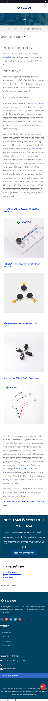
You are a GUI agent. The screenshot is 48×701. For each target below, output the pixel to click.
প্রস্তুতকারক (3, 609)
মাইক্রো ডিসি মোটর (9, 57)
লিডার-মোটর (35, 149)
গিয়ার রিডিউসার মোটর (25, 695)
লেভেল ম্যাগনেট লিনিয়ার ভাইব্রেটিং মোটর (21, 691)
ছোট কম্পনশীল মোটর (6, 632)
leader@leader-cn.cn (9, 668)
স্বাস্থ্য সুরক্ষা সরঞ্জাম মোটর (34, 688)
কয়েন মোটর (36, 103)
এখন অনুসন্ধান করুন (11, 675)
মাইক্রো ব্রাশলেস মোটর (7, 641)
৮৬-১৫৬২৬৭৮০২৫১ (8, 665)
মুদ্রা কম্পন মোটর (5, 637)
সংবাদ (15, 29)
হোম (9, 29)
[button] (24, 553)
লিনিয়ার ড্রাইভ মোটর (36, 691)
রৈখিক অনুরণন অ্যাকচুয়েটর (7, 645)
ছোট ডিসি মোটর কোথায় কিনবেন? (31, 29)
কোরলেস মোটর (5, 650)
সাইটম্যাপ (24, 688)
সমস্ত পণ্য (33, 695)
